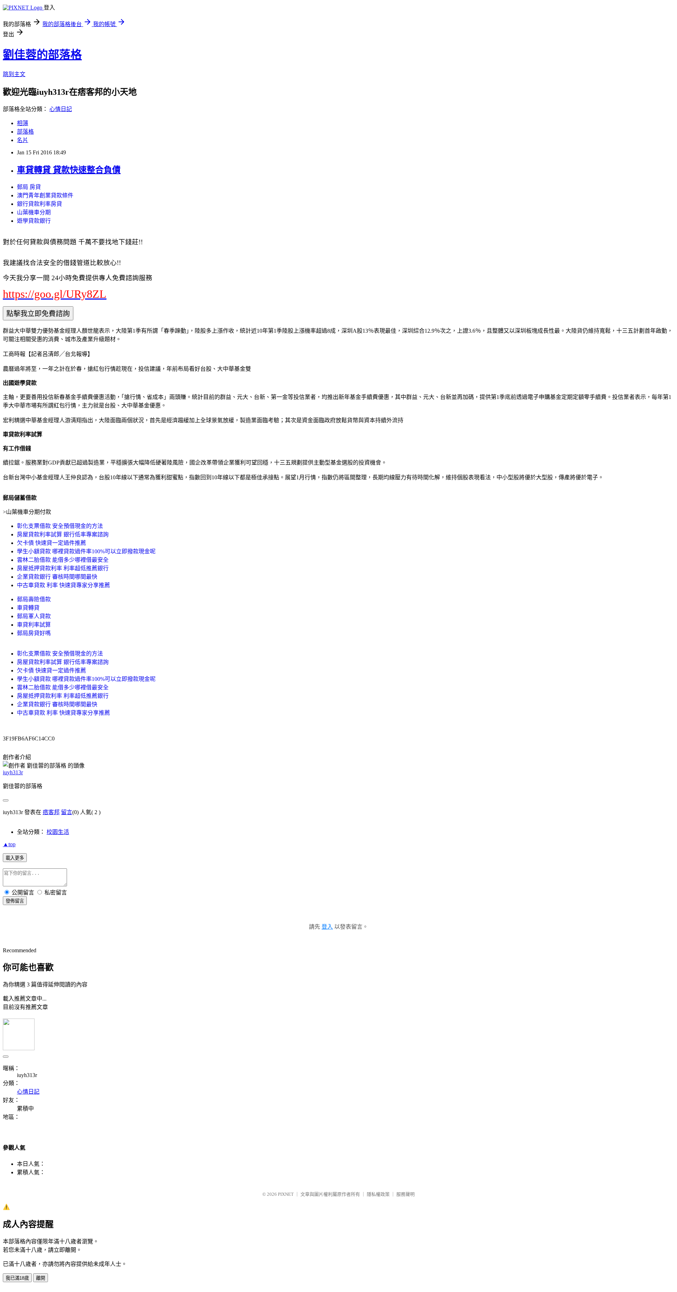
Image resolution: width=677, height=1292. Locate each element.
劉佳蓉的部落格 (42, 54)
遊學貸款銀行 (34, 221)
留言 (66, 812)
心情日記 (60, 109)
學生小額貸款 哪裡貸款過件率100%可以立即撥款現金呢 (86, 551)
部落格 (25, 132)
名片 (22, 140)
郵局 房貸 (29, 187)
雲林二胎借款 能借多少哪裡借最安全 (63, 560)
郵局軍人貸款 (34, 616)
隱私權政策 (378, 1194)
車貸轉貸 (28, 608)
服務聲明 (405, 1194)
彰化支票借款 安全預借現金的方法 (60, 526)
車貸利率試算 (34, 625)
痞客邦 (51, 812)
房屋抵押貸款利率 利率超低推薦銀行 (63, 568)
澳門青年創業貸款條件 (45, 195)
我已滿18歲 (17, 1278)
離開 (40, 1278)
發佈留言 (15, 901)
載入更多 (15, 858)
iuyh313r (13, 772)
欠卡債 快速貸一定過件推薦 (51, 543)
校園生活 (58, 832)
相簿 (22, 123)
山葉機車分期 (34, 212)
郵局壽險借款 (34, 599)
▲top (9, 844)
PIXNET (286, 1194)
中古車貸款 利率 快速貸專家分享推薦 (63, 585)
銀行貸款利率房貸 (39, 204)
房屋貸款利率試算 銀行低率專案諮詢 (63, 534)
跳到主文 (14, 74)
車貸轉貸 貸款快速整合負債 (69, 169)
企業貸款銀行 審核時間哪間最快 (57, 577)
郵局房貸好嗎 (34, 633)
